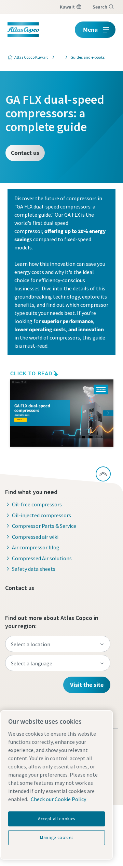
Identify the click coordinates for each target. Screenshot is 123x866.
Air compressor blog (35, 547)
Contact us (25, 153)
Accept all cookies (56, 819)
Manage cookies (56, 837)
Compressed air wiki (35, 536)
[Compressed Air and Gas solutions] (57, 57)
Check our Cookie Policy (58, 799)
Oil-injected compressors (41, 515)
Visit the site (87, 685)
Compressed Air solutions (42, 558)
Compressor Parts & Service (44, 525)
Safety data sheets (33, 568)
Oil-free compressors (37, 504)
